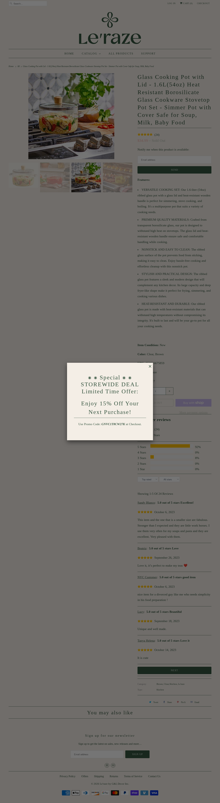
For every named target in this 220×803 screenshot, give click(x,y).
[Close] (148, 368)
